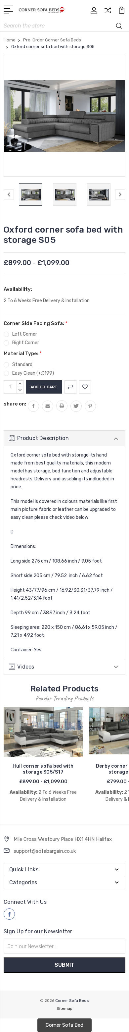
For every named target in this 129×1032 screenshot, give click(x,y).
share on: (15, 404)
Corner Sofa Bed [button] (64, 1025)
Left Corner (24, 334)
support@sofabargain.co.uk (45, 851)
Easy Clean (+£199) (33, 373)
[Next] (120, 194)
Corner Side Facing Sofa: (35, 323)
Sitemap (64, 1008)
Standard (22, 364)
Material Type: (23, 353)
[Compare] (107, 12)
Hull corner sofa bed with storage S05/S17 (43, 769)
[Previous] (9, 194)
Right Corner (25, 343)
